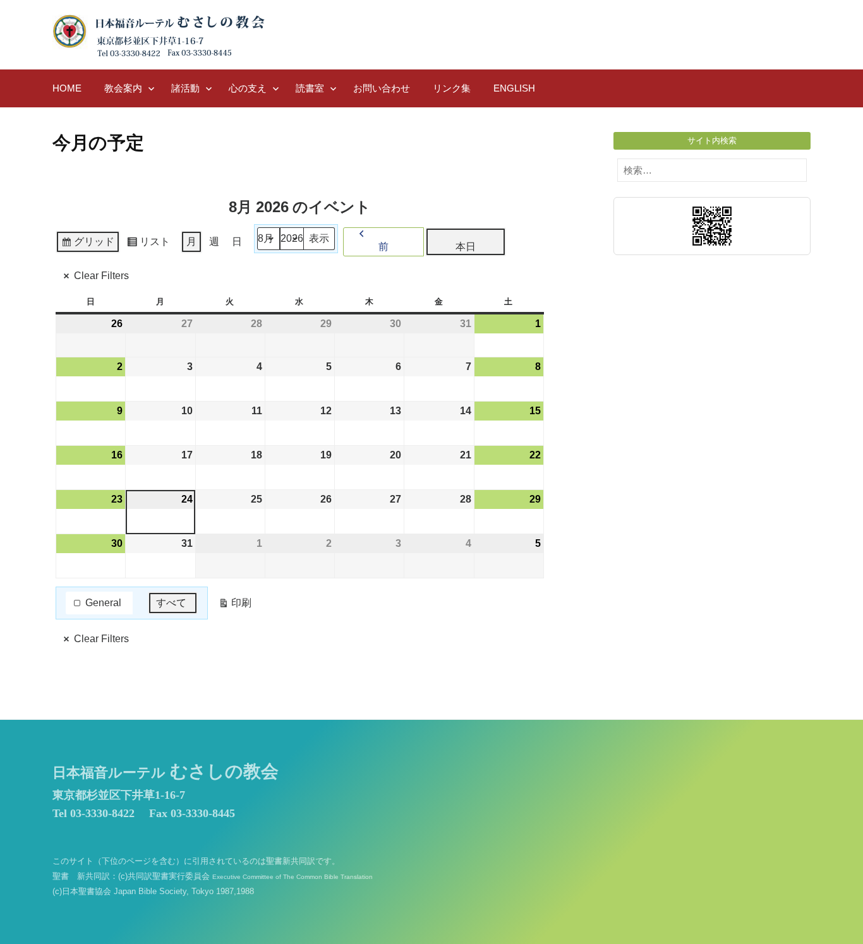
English (514, 88)
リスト (148, 244)
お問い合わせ (381, 88)
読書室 (310, 88)
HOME (66, 88)
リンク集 (452, 88)
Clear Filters (101, 275)
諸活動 (185, 88)
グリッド (87, 244)
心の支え (248, 88)
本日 (466, 246)
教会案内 (123, 88)
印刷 (234, 605)
